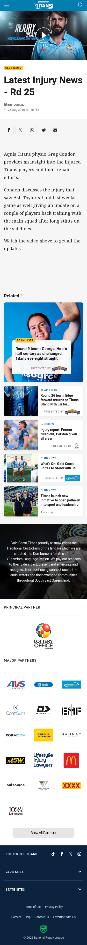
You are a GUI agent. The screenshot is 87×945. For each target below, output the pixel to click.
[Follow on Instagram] (79, 854)
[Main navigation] (6, 5)
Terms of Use (32, 907)
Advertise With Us (64, 917)
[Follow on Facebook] (62, 854)
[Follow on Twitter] (70, 854)
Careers (16, 917)
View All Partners (43, 832)
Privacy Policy (54, 907)
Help (28, 917)
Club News (13, 68)
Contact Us (42, 917)
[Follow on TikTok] (53, 854)
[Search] (80, 5)
